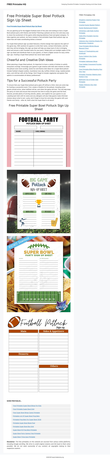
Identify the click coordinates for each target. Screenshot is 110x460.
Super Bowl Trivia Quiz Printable (24, 437)
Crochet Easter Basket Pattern (89, 25)
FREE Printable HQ (16, 4)
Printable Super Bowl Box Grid (23, 426)
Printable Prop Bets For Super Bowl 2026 (27, 419)
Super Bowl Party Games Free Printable (26, 433)
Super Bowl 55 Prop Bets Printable (25, 430)
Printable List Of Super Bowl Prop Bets (26, 416)
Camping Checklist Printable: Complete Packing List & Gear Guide (81, 4)
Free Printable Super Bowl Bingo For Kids (27, 406)
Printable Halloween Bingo (88, 61)
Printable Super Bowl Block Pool (24, 423)
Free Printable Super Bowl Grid (23, 409)
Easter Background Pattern (88, 28)
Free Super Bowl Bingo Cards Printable (26, 413)
